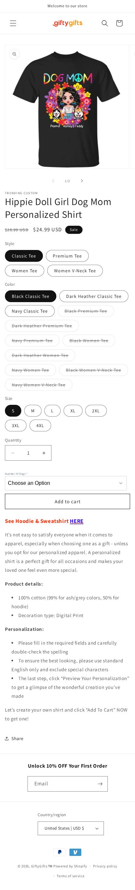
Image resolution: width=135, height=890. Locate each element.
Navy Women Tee (34, 371)
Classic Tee (24, 256)
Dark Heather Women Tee (43, 356)
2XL (96, 411)
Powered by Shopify (70, 866)
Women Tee (24, 271)
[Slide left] (53, 181)
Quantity (13, 440)
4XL (40, 425)
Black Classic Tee (30, 296)
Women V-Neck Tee (75, 271)
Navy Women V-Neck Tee (42, 386)
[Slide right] (82, 181)
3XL (16, 425)
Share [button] (17, 738)
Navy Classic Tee (30, 311)
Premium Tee (67, 256)
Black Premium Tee (89, 312)
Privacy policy (105, 866)
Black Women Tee (92, 341)
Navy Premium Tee (36, 341)
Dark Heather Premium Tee (45, 327)
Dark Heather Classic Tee (94, 296)
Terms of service (70, 876)
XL (73, 411)
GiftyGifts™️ (42, 866)
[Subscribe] (100, 784)
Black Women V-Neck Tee (97, 371)
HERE (76, 521)
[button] (13, 23)
